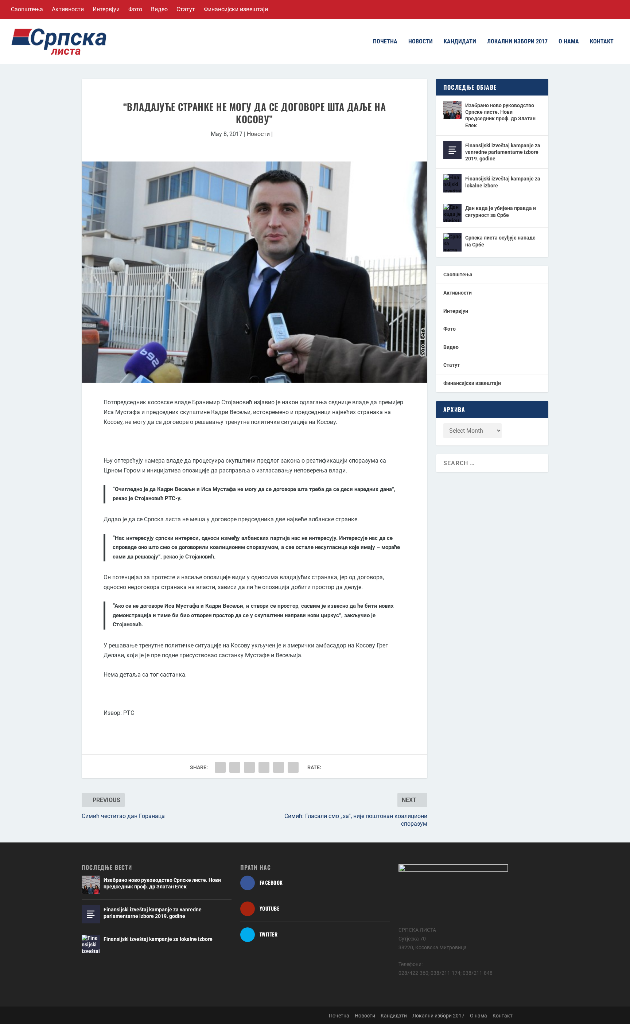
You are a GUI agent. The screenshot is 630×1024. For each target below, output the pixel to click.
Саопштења (27, 9)
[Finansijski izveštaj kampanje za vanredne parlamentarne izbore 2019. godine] (452, 150)
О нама (569, 42)
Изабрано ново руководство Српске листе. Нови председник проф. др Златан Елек (500, 115)
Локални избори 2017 (517, 42)
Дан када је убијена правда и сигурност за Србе (500, 211)
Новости (420, 42)
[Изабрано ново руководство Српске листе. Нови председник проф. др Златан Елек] (452, 110)
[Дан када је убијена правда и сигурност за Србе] (452, 213)
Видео (159, 9)
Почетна (385, 42)
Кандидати (460, 42)
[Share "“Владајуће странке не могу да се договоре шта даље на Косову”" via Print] (293, 767)
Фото (135, 9)
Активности (68, 9)
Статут (185, 9)
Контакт (602, 42)
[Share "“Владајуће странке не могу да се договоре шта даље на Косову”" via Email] (278, 767)
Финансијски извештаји (236, 9)
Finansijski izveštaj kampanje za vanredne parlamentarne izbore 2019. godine (502, 152)
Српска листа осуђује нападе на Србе (500, 241)
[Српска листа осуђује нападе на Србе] (452, 242)
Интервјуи (106, 9)
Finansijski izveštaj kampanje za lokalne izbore (502, 182)
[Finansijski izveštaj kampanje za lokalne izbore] (452, 183)
